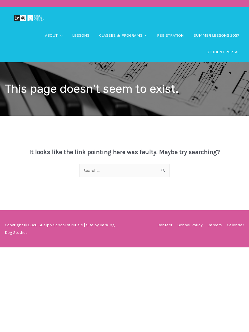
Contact (165, 224)
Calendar (235, 224)
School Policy (190, 224)
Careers (215, 224)
